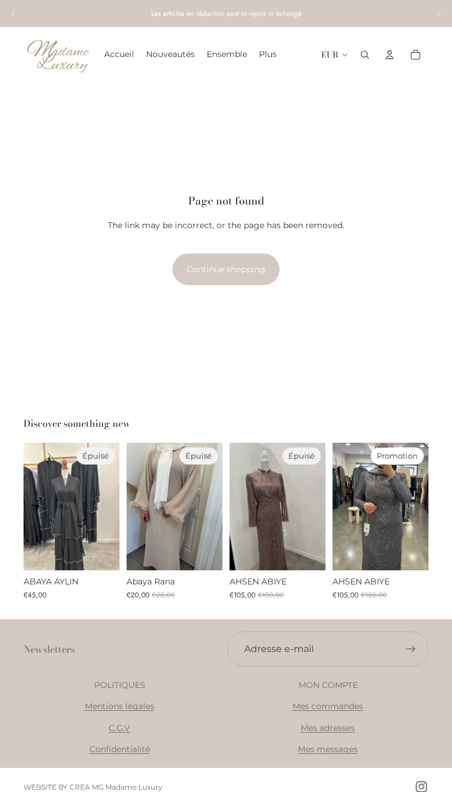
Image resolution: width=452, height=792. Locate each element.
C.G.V (119, 727)
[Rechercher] (365, 55)
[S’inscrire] (410, 649)
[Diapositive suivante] (439, 13)
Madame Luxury (133, 787)
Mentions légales (119, 706)
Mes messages (328, 749)
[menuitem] (267, 55)
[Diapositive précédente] (13, 13)
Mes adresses (328, 727)
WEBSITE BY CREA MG (64, 787)
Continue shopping (226, 269)
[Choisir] (410, 552)
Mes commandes (328, 706)
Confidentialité (119, 749)
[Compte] (390, 55)
